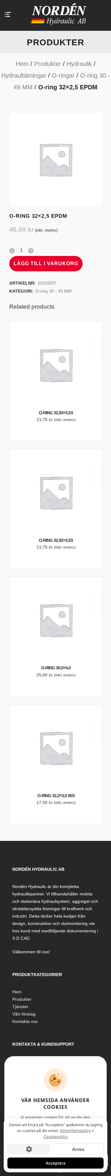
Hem (22, 63)
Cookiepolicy (55, 1136)
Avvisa (78, 1149)
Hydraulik (79, 63)
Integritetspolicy (75, 1130)
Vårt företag (23, 1014)
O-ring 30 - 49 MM (53, 291)
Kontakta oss (25, 1021)
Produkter (47, 63)
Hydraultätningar (23, 75)
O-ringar (63, 75)
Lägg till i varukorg (46, 263)
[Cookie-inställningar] (28, 1149)
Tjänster (20, 1006)
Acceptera (55, 1163)
